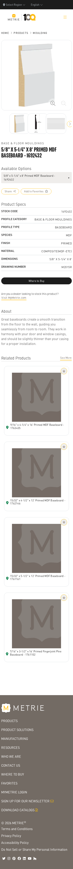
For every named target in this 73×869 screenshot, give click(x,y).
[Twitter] (3, 858)
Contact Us (10, 765)
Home (5, 32)
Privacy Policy (11, 836)
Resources (10, 747)
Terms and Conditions (17, 829)
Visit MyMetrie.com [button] (13, 297)
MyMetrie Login (14, 792)
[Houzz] (34, 858)
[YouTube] (29, 858)
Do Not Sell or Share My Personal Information (34, 849)
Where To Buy (12, 774)
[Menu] (65, 17)
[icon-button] (53, 103)
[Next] (19, 123)
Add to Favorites (33, 191)
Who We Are (11, 756)
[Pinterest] (14, 858)
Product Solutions (17, 730)
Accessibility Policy (15, 842)
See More (66, 357)
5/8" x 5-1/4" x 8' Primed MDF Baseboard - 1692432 (29, 177)
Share (8, 191)
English (35, 4)
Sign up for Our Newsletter (25, 801)
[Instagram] (9, 858)
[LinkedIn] (24, 858)
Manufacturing (14, 738)
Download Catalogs (17, 810)
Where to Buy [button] (37, 281)
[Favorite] (64, 371)
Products (21, 32)
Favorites (9, 783)
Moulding (40, 32)
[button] (70, 124)
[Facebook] (19, 858)
